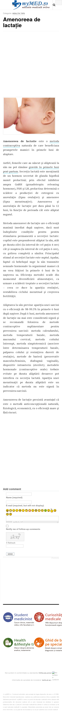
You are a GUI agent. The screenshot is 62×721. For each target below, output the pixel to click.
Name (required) (14, 497)
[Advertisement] (31, 65)
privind (49, 673)
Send (10, 554)
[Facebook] (33, 5)
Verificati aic (46, 680)
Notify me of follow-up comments (23, 529)
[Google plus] (44, 5)
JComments (55, 558)
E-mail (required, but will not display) (25, 505)
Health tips (18, 13)
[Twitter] (38, 5)
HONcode (42, 673)
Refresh (11, 543)
